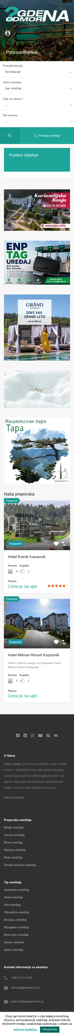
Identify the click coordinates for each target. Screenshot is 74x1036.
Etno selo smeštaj (16, 934)
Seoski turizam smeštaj (20, 865)
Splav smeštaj (13, 949)
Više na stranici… (15, 797)
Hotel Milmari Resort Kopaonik (33, 655)
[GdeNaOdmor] (37, 23)
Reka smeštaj (13, 857)
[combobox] (37, 73)
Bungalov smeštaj (16, 927)
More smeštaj (13, 842)
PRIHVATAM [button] (49, 1029)
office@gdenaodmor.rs (25, 987)
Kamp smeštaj (13, 942)
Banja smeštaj (13, 827)
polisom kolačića (25, 1029)
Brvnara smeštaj (15, 919)
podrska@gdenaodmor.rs (27, 1001)
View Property (37, 540)
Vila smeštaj (12, 904)
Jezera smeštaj (14, 835)
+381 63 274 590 (21, 977)
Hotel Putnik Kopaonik (27, 557)
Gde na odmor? (13, 98)
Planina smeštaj (15, 850)
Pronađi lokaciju (13, 65)
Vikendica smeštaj (16, 912)
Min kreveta (10, 115)
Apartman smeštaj (16, 889)
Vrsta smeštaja (12, 82)
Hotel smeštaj (13, 897)
